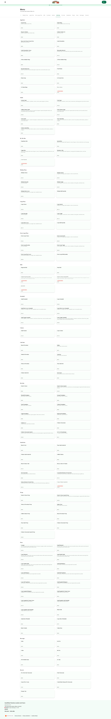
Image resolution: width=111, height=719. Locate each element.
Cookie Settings (35, 715)
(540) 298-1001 (8, 705)
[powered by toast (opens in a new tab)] (9, 716)
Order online (12, 711)
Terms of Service (18, 715)
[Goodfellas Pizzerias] (55, 2)
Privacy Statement (26, 715)
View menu (7, 711)
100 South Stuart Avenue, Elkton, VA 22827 (13, 706)
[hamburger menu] (5, 2)
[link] (25, 15)
